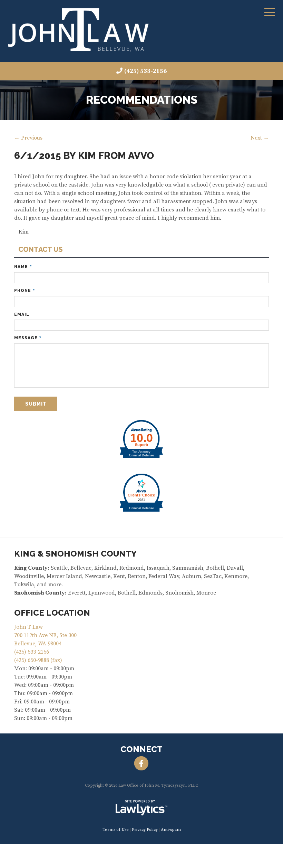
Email (21, 314)
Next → (260, 137)
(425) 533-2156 (145, 71)
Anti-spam (171, 829)
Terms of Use (116, 829)
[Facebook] (141, 763)
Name (23, 266)
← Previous (28, 137)
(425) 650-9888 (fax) (38, 660)
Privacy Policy (145, 829)
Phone (24, 290)
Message (27, 338)
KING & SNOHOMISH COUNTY (75, 554)
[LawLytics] (141, 808)
